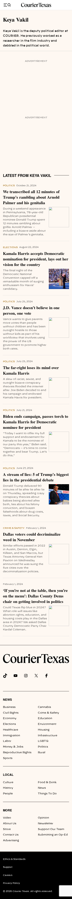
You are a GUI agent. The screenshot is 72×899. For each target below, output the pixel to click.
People (8, 793)
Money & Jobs (13, 747)
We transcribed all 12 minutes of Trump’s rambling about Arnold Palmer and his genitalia (31, 197)
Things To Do (47, 793)
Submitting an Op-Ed (53, 835)
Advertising (11, 840)
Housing (43, 730)
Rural (41, 752)
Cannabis (44, 707)
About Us (9, 823)
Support (7, 867)
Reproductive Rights (17, 752)
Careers (7, 875)
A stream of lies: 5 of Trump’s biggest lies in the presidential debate (36, 477)
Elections (10, 247)
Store (7, 829)
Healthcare (10, 730)
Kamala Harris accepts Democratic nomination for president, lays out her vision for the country (35, 259)
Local (8, 774)
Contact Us (10, 835)
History (8, 788)
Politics (9, 185)
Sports (7, 758)
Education (45, 718)
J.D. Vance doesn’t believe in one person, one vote (31, 310)
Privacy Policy (11, 883)
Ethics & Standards (14, 859)
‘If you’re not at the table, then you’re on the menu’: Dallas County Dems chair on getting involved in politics (35, 596)
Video (7, 818)
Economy (9, 718)
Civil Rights (10, 713)
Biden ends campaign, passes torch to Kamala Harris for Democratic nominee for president (35, 422)
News (7, 699)
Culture (8, 782)
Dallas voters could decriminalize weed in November (32, 536)
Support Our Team (51, 829)
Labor (7, 741)
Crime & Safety (14, 528)
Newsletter (45, 823)
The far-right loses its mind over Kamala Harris (31, 370)
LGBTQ (43, 741)
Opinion (43, 818)
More (7, 810)
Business (9, 707)
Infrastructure (47, 735)
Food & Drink (47, 782)
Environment (47, 724)
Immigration (11, 735)
